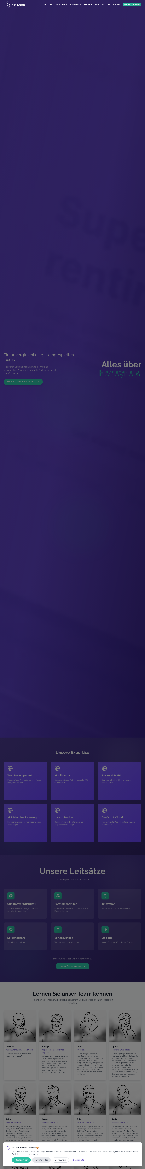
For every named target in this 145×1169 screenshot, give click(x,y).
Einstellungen (60, 1160)
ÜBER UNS (106, 4)
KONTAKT (116, 4)
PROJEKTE (88, 4)
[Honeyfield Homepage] (15, 4)
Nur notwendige (41, 1160)
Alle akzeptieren (21, 1160)
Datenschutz (78, 1160)
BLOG (97, 4)
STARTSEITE (47, 4)
